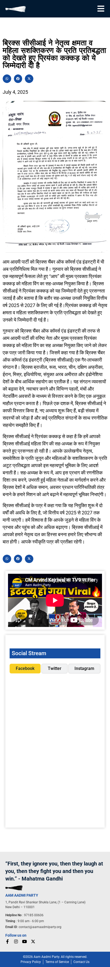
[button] (7, 78)
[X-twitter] (33, 941)
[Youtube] (24, 941)
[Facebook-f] (7, 941)
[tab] (25, 668)
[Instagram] (16, 941)
